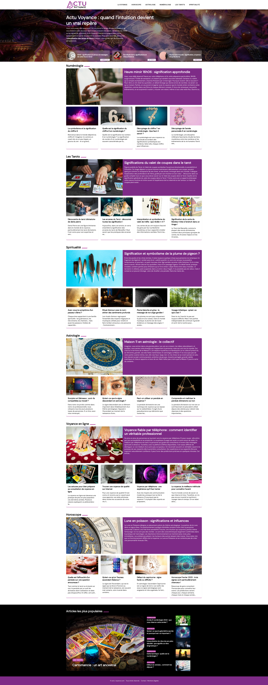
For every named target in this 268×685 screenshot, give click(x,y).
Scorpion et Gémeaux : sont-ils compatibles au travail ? (81, 399)
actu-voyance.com (118, 681)
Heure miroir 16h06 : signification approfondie (157, 72)
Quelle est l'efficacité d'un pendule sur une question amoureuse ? (79, 580)
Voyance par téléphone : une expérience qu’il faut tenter (149, 487)
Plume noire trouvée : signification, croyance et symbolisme (185, 56)
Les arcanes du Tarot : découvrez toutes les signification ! (116, 220)
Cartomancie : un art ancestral (94, 665)
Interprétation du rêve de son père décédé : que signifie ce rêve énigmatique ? (160, 643)
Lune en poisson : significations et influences (156, 521)
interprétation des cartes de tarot (80, 38)
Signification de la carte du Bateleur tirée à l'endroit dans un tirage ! (185, 222)
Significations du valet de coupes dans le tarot (157, 163)
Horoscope (136, 5)
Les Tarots (180, 5)
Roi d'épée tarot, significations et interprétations (135, 56)
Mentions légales (153, 681)
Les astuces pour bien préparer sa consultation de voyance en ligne (81, 489)
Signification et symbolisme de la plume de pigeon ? (162, 253)
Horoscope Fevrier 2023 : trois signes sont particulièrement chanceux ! (184, 580)
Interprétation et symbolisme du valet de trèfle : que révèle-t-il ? (151, 220)
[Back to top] (262, 679)
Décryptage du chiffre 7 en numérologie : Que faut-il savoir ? (148, 131)
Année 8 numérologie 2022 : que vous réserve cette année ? (159, 621)
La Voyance (122, 5)
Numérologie (165, 5)
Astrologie (150, 5)
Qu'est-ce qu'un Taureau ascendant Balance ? (113, 578)
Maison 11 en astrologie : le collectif (149, 342)
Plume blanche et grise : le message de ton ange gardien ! (150, 311)
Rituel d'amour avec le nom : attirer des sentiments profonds (116, 311)
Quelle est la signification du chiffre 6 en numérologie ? (114, 129)
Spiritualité (194, 5)
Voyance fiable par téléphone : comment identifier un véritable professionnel (160, 432)
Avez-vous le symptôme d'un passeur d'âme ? (80, 311)
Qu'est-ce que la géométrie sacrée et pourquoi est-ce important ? (160, 632)
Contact (143, 681)
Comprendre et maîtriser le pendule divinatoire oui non (183, 399)
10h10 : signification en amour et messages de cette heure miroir (92, 56)
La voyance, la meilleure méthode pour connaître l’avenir (185, 487)
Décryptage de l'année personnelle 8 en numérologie (184, 129)
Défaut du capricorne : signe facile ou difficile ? (149, 578)
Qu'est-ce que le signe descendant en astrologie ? (114, 399)
